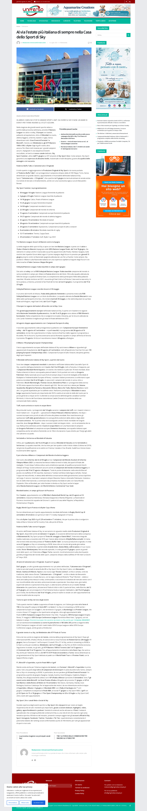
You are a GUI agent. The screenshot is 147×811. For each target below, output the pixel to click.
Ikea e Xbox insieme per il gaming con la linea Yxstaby (113, 125)
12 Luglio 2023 (53, 43)
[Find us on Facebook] (126, 2)
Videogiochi (55, 21)
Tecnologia (31, 21)
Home (22, 21)
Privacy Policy (79, 790)
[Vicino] (46, 785)
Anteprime (112, 21)
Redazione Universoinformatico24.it (34, 43)
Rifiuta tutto (25, 803)
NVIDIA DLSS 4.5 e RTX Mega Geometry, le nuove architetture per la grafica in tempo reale (111, 129)
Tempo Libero (100, 21)
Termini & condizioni (82, 788)
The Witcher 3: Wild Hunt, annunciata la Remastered (112, 133)
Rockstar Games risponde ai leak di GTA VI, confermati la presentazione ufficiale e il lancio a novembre (113, 121)
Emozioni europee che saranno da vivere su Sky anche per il (60, 620)
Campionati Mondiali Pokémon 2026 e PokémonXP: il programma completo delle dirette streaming (112, 137)
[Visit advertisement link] (88, 10)
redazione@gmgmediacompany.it (115, 787)
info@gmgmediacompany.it (113, 793)
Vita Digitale (43, 21)
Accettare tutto (38, 803)
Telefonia (77, 21)
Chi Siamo (78, 785)
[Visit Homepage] (30, 10)
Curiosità (66, 21)
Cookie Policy (79, 793)
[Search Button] (129, 1)
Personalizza (13, 803)
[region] (26, 795)
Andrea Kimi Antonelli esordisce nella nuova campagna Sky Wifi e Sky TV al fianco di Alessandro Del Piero (75, 136)
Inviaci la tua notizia (43, 1)
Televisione (88, 21)
